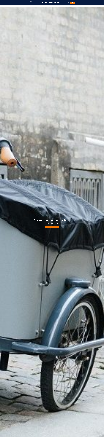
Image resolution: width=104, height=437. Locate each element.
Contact (58, 2)
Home (42, 2)
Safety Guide (51, 2)
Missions (46, 2)
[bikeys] (31, 2)
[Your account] (68, 2)
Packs (55, 2)
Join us (73, 2)
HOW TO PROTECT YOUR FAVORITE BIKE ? (52, 227)
